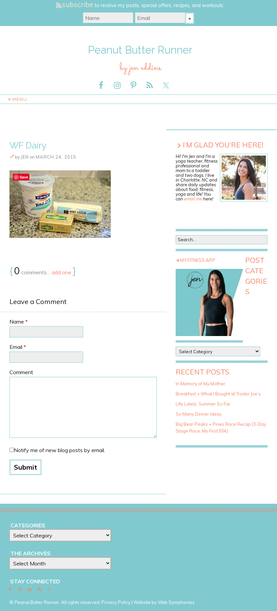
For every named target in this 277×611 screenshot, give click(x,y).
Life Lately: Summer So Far (203, 404)
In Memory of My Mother (200, 383)
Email (17, 346)
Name (18, 321)
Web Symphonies (176, 602)
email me (193, 198)
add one (61, 272)
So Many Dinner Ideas (199, 414)
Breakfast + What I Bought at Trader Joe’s (218, 393)
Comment (21, 372)
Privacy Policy (115, 602)
